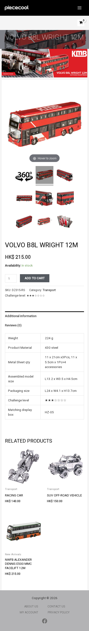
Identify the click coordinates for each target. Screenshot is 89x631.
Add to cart (35, 278)
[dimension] (44, 222)
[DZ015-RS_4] (44, 199)
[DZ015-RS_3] (24, 199)
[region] (44, 63)
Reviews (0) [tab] (13, 325)
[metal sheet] (65, 222)
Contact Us (56, 606)
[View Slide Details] (44, 63)
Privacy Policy (59, 612)
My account (29, 612)
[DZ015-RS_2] (65, 175)
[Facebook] (44, 621)
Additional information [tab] (21, 316)
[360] (24, 176)
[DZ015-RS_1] (24, 222)
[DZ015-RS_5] (65, 199)
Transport (49, 290)
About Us (31, 606)
